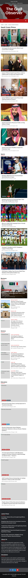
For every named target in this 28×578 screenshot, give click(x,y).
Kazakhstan (4, 172)
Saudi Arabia (7, 69)
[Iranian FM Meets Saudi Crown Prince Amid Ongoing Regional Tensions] (14, 87)
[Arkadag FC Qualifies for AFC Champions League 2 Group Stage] (14, 237)
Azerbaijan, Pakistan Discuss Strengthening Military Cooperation (13, 517)
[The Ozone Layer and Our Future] (5, 347)
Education (4, 400)
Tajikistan (15, 352)
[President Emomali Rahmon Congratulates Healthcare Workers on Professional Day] (5, 356)
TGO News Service (6, 178)
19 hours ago (20, 340)
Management (8, 3)
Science (12, 334)
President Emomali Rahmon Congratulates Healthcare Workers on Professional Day (17, 355)
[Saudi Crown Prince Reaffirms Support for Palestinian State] (14, 137)
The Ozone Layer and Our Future (18, 346)
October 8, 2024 (15, 125)
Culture (3, 449)
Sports (8, 172)
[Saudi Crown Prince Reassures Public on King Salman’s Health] (14, 112)
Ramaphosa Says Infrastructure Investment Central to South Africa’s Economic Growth (13, 522)
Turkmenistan (8, 244)
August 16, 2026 (13, 226)
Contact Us (13, 3)
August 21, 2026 (13, 178)
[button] (2, 20)
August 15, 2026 (14, 250)
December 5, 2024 (15, 51)
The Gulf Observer (14, 11)
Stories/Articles (16, 334)
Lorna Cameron (14, 340)
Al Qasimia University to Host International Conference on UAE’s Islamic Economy (17, 314)
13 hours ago (13, 296)
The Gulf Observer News (7, 51)
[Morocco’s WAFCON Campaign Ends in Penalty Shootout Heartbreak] (14, 213)
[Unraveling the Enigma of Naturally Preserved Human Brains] (5, 337)
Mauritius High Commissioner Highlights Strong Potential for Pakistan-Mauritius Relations (12, 535)
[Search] (26, 21)
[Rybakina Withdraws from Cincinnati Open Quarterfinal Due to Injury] (14, 165)
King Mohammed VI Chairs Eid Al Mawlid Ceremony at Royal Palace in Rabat (13, 531)
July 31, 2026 (14, 481)
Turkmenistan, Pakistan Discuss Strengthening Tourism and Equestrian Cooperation (13, 526)
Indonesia (8, 400)
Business (12, 319)
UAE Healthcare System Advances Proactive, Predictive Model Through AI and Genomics (18, 365)
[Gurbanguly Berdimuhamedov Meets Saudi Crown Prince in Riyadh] (14, 37)
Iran (3, 69)
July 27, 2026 (13, 505)
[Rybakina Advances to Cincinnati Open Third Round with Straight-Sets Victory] (14, 189)
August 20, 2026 (14, 308)
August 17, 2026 (14, 202)
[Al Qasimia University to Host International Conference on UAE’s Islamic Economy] (5, 314)
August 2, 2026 (13, 457)
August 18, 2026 (14, 359)
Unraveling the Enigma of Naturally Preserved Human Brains (17, 337)
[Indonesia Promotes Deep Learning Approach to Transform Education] (14, 393)
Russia (8, 424)
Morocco (3, 220)
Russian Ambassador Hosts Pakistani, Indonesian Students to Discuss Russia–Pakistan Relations (14, 429)
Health (12, 352)
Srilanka (16, 319)
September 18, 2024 (15, 150)
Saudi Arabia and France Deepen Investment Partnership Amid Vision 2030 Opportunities (13, 293)
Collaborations (20, 3)
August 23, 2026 (20, 348)
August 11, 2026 (13, 406)
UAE (14, 362)
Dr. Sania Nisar (14, 348)
